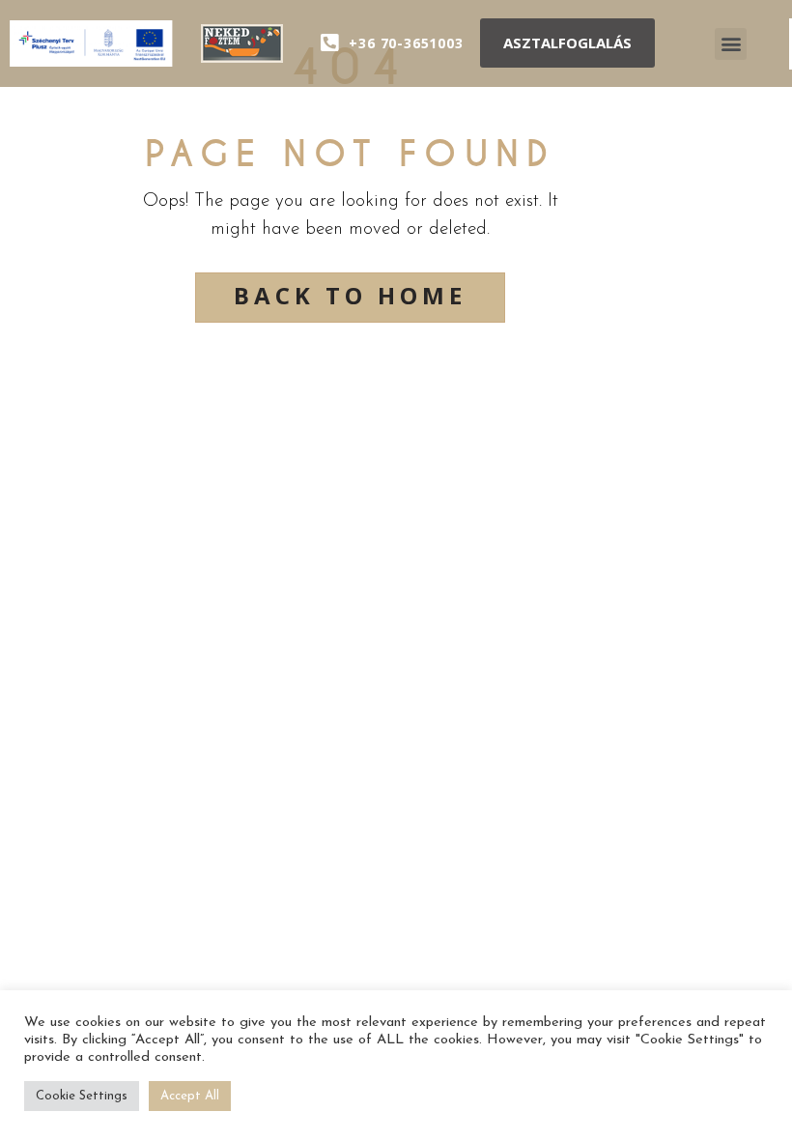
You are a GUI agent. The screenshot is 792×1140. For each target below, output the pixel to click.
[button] (567, 43)
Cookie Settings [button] (81, 1096)
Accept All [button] (189, 1096)
